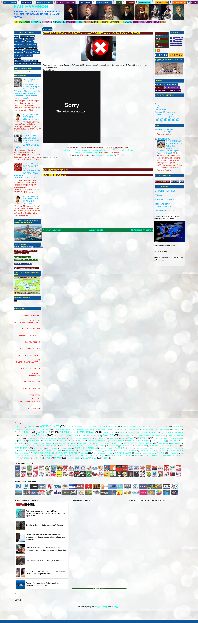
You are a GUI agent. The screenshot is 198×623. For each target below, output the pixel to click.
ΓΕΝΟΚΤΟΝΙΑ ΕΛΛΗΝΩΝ (63, 429)
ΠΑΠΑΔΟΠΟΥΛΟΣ (106, 448)
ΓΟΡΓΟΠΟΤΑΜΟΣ (31, 47)
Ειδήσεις (102, 588)
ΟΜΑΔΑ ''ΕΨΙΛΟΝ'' (141, 446)
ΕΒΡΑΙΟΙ (31, 39)
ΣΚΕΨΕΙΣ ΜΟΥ (70, 451)
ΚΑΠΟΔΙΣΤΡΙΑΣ (34, 441)
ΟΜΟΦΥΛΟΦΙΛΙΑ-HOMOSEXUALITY (163, 205)
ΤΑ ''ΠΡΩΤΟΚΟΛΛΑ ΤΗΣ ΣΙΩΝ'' (103, 453)
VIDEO (22, 55)
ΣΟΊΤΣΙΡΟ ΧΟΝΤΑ (121, 451)
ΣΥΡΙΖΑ (84, 453)
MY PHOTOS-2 (47, 22)
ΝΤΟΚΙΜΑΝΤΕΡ (126, 446)
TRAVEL (85, 458)
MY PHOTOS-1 (36, 22)
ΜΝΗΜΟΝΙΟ (175, 443)
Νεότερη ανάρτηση (52, 230)
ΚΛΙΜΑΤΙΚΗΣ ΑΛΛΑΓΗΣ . (97, 441)
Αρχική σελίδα (96, 230)
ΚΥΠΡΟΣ (146, 441)
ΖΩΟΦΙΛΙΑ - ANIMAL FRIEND (167, 200)
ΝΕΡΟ (116, 446)
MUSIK (47, 458)
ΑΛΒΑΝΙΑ (130, 3)
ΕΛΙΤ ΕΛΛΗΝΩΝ (31, 6)
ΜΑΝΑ (56, 443)
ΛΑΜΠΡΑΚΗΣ (173, 441)
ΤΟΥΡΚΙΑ (161, 453)
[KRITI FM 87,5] (17, 470)
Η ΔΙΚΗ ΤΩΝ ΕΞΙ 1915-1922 (35, 438)
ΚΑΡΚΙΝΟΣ (64, 441)
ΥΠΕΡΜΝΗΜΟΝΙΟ (49, 455)
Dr (27, 36)
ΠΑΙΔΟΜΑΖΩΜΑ (34, 408)
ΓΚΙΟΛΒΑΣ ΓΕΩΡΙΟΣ (132, 429)
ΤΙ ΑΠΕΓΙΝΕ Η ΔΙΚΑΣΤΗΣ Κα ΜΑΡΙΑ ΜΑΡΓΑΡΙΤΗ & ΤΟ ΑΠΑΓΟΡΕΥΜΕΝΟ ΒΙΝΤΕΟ (27, 141)
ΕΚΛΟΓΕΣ (58, 436)
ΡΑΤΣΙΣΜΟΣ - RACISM (51, 451)
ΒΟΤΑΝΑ (46, 429)
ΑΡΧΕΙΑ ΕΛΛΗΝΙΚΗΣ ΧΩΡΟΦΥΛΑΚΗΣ (27, 64)
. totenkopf (157, 182)
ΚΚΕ (25, 39)
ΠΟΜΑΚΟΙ (30, 42)
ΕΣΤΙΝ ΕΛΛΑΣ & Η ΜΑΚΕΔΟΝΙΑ (166, 84)
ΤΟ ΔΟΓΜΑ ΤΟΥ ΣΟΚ (148, 453)
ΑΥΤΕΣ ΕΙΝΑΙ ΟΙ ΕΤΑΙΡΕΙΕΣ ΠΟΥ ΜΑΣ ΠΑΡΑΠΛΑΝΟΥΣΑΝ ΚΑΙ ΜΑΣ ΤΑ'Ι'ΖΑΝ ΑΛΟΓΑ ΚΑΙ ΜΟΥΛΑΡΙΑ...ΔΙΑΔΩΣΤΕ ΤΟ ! (27, 171)
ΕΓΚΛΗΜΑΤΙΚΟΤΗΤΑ (173, 432)
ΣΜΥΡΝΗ (108, 451)
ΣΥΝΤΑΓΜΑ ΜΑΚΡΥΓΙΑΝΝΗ (43, 453)
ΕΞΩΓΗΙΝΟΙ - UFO (128, 436)
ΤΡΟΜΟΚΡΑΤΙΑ (173, 453)
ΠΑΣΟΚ (35, 50)
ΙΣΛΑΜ (16, 36)
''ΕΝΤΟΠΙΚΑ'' (19, 427)
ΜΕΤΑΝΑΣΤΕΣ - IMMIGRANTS (138, 443)
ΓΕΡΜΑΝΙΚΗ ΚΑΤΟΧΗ (100, 429)
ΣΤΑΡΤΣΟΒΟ (162, 451)
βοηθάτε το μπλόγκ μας (104, 155)
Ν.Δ (110, 446)
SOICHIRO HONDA (104, 3)
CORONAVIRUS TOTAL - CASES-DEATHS (146, 22)
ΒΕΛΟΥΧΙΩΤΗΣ (19, 47)
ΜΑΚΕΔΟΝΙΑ (32, 443)
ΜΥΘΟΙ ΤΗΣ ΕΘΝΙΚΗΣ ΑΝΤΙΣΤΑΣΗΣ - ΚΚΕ (41, 446)
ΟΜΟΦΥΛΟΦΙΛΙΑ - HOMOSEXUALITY (164, 446)
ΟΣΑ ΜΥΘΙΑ (37, 448)
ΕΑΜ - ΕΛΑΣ (27, 50)
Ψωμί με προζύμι (164, 132)
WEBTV (105, 458)
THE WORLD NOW (59, 22)
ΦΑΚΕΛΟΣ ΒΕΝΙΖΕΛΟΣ (67, 455)
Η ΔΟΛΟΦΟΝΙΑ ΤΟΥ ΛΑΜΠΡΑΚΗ (56, 438)
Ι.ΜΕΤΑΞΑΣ (114, 438)
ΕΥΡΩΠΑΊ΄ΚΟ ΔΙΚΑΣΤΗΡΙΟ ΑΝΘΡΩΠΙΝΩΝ (151, 436)
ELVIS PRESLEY (10, 3)
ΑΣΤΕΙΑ (37, 52)
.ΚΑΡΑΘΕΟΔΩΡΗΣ (172, 88)
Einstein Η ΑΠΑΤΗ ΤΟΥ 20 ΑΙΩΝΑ (168, 91)
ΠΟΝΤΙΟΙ (21, 451)
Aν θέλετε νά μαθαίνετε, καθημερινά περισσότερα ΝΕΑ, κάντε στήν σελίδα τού (98, 150)
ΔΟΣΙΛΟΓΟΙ (18, 50)
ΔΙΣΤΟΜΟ (123, 432)
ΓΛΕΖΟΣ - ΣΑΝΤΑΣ (148, 429)
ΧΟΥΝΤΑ (137, 455)
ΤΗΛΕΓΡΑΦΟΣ (19, 261)
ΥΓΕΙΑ (16, 55)
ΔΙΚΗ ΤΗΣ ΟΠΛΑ (109, 432)
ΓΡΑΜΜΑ (177, 429)
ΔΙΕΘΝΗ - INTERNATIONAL (76, 432)
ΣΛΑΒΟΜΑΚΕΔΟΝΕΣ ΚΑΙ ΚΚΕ (89, 451)
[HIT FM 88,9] (41, 470)
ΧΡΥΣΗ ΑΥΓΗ (150, 455)
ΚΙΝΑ (73, 441)
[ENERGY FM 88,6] (35, 470)
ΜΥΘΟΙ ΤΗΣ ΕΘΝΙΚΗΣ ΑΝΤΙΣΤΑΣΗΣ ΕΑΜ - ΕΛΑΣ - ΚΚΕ (82, 446)
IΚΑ (180, 455)
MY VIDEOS (70, 22)
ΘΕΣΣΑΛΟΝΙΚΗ (19, 52)
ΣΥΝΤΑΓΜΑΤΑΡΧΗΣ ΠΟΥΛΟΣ (66, 453)
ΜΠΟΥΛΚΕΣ (18, 446)
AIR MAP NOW (88, 22)
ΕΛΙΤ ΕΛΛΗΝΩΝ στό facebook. (94, 153)
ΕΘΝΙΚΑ (41, 435)
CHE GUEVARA (85, 3)
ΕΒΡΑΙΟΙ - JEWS (149, 432)
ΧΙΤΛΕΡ (127, 455)
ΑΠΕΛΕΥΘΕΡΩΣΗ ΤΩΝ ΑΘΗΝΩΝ (25, 61)
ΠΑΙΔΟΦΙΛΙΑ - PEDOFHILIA (86, 448)
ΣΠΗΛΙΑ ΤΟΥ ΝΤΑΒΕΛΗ (147, 451)
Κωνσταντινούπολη (160, 441)
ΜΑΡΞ (96, 443)
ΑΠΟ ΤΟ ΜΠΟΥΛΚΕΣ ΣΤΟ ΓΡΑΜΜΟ (82, 427)
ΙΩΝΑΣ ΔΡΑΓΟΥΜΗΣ (161, 438)
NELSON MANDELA (44, 3)
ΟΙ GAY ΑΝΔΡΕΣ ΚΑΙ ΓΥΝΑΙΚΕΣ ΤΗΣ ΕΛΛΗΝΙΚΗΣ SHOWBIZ (32, 199)
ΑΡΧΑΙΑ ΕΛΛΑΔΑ (19, 42)
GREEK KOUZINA (165, 129)
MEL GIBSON (27, 3)
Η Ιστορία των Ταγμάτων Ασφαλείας (80, 438)
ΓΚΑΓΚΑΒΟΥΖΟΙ (118, 429)
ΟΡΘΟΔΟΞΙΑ (18, 39)
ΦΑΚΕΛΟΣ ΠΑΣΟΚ (114, 455)
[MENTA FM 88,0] (29, 470)
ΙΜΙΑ (123, 438)
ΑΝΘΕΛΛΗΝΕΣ (144, 3)
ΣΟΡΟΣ (133, 451)
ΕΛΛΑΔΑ (107, 435)
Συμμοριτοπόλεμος (22, 453)
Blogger (116, 607)
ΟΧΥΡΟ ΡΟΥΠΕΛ (51, 448)
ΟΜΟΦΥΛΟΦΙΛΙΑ (31, 44)
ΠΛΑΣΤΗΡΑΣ (154, 448)
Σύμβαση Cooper (175, 451)
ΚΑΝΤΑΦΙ (21, 441)
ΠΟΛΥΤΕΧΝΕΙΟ (19, 44)
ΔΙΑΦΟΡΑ (44, 432)
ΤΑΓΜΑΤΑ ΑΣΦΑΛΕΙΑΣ (123, 453)
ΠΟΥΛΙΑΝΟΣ (33, 451)
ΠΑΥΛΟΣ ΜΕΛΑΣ (142, 448)
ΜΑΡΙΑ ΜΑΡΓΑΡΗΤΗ (84, 443)
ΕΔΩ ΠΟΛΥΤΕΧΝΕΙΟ (26, 436)
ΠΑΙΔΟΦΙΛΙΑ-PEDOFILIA (166, 211)
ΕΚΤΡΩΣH (17, 58)
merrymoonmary (101, 607)
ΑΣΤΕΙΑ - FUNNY (179, 3)
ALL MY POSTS (25, 22)
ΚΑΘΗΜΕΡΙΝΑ (177, 438)
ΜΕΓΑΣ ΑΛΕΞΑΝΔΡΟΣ (110, 443)
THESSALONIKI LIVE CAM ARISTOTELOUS (108, 22)
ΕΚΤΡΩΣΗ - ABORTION (165, 191)
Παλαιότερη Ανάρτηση (142, 230)
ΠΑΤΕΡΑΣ (131, 448)
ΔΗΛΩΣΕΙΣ (22, 432)
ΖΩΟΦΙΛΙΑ (29, 55)
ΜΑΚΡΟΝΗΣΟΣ (46, 443)
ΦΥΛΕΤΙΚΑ (166, 182)
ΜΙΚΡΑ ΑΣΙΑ (163, 443)
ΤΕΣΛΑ (137, 453)
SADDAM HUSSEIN (74, 458)
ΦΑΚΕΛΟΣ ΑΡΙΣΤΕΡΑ (91, 455)
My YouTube (128, 22)
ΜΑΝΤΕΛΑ (65, 443)
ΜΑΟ (73, 443)
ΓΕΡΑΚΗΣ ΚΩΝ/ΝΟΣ (82, 429)
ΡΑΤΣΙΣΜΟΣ (29, 52)
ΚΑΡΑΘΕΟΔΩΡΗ (50, 441)
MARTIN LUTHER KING (66, 3)
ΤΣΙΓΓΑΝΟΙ (27, 455)
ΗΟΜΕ (16, 22)
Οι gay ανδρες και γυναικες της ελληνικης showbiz (31, 116)
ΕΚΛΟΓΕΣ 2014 (72, 436)
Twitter (164, 22)
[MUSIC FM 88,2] (47, 470)
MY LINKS (79, 22)
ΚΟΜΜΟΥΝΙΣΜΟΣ (116, 441)
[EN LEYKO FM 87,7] (23, 470)
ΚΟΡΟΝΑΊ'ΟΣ (133, 441)
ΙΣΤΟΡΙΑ (143, 438)
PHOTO (58, 458)
